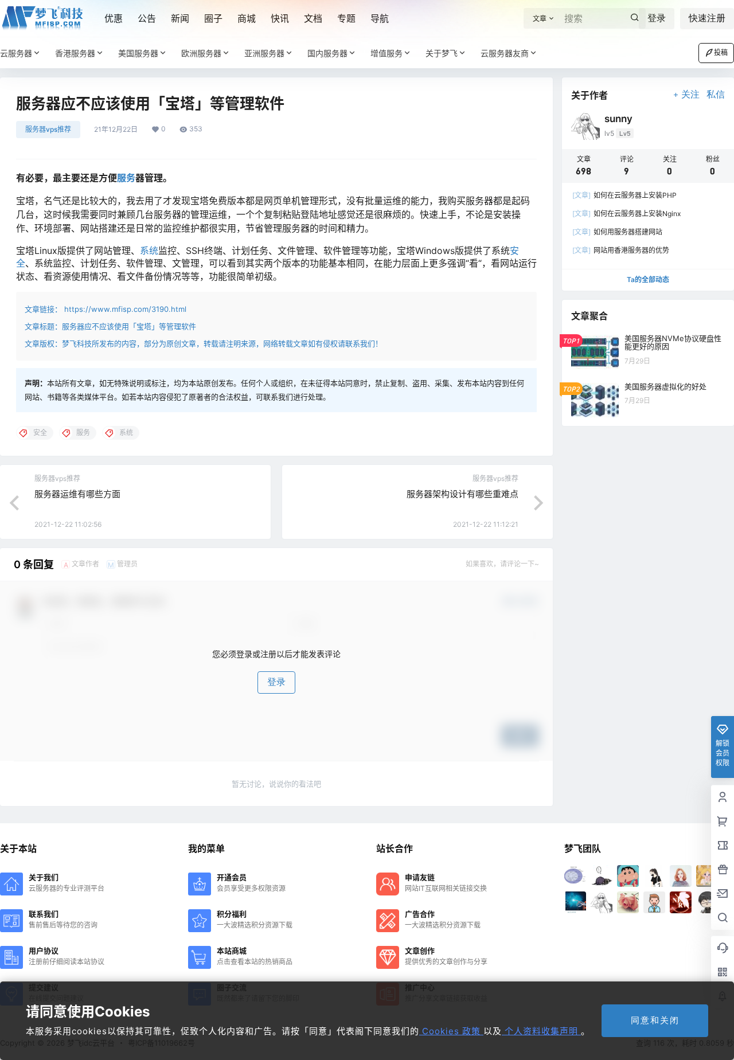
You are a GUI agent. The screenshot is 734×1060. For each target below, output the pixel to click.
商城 (246, 18)
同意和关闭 (655, 1020)
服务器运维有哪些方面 (77, 493)
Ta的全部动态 (648, 279)
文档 (313, 18)
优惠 (113, 18)
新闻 (180, 18)
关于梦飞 (441, 53)
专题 (346, 18)
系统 (149, 250)
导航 (379, 18)
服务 (126, 177)
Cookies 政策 (451, 1031)
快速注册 (707, 18)
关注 (690, 94)
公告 (147, 18)
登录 (656, 18)
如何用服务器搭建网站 (617, 232)
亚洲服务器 (264, 53)
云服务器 (16, 53)
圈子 (213, 18)
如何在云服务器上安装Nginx (626, 213)
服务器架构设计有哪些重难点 (462, 493)
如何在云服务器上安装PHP (624, 195)
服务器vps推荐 (48, 129)
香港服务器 (75, 53)
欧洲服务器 (201, 53)
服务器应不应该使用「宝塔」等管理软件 (129, 326)
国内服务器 (327, 53)
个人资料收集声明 (541, 1031)
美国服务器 (138, 53)
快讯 (280, 18)
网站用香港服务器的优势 (620, 250)
